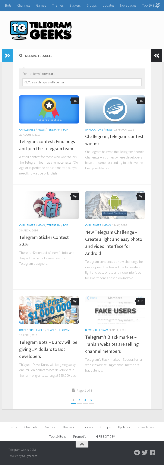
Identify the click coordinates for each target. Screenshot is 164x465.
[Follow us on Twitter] (145, 453)
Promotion (80, 436)
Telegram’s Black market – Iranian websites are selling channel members (112, 344)
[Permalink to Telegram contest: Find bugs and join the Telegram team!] (49, 109)
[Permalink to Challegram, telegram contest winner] (115, 109)
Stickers (75, 5)
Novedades (128, 5)
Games (41, 5)
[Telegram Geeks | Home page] (41, 30)
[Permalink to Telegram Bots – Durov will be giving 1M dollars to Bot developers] (49, 310)
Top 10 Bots (150, 5)
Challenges (27, 129)
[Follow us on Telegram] (137, 453)
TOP (65, 129)
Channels (23, 5)
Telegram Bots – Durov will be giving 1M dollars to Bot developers (48, 349)
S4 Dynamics (29, 456)
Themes (57, 5)
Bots (8, 5)
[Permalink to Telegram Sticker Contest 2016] (49, 205)
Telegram (53, 129)
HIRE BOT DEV (105, 436)
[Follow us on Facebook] (152, 453)
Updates (108, 5)
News (41, 129)
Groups (91, 5)
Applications (94, 129)
